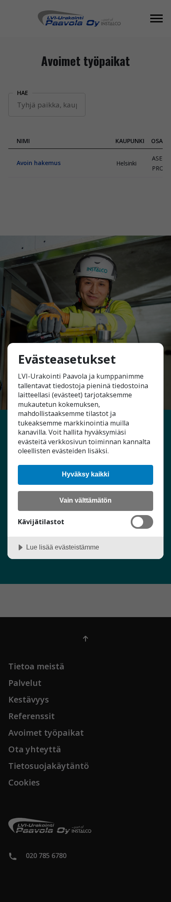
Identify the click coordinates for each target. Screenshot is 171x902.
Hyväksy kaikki (85, 474)
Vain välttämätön (85, 500)
